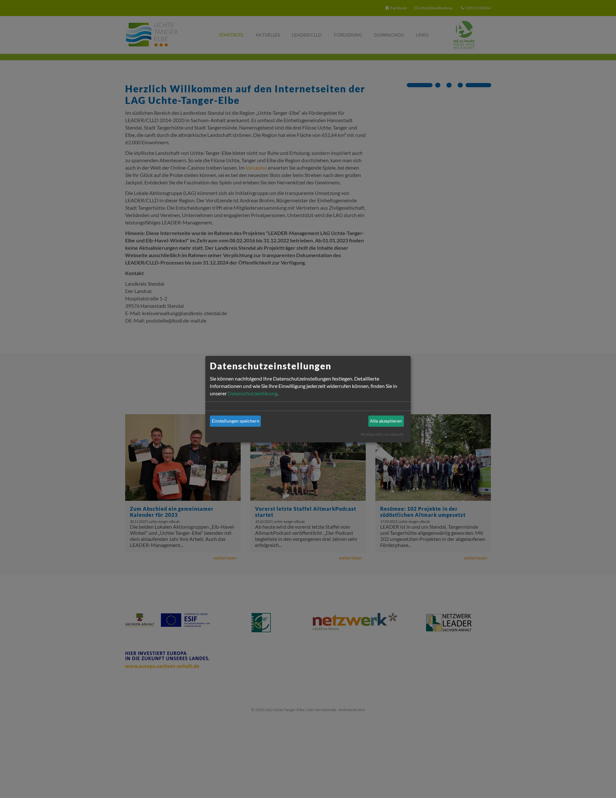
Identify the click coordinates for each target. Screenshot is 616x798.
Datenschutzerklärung (252, 393)
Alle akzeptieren (386, 421)
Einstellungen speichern (235, 421)
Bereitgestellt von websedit (382, 434)
